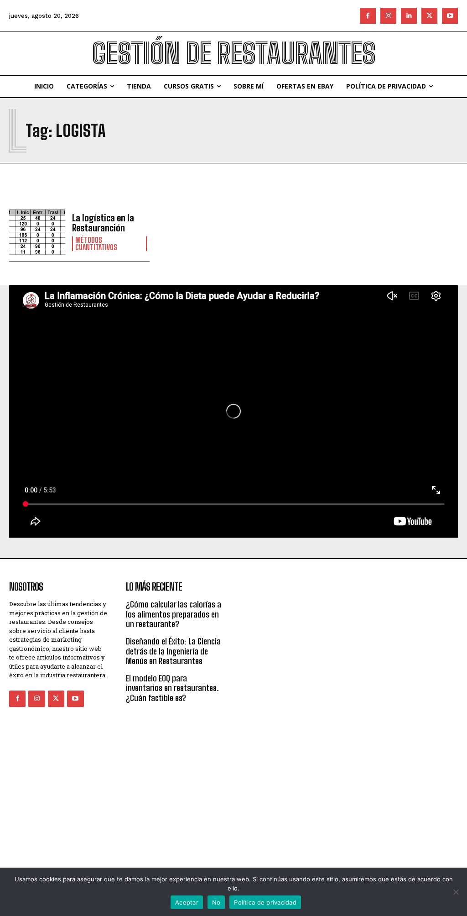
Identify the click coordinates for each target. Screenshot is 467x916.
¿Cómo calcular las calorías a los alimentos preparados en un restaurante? (173, 614)
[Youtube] (450, 16)
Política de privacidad (265, 902)
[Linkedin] (409, 16)
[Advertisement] (311, 634)
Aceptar (186, 902)
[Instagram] (388, 16)
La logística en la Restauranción (103, 222)
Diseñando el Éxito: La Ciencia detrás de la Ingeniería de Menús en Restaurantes (173, 651)
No (216, 902)
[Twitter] (429, 16)
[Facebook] (368, 16)
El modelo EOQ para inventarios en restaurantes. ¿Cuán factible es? (172, 688)
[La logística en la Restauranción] (37, 232)
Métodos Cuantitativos (96, 243)
